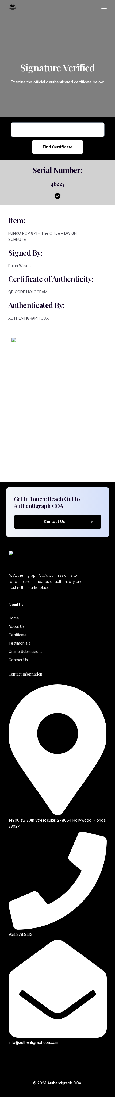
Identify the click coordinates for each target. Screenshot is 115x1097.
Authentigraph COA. (65, 1083)
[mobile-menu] (104, 7)
